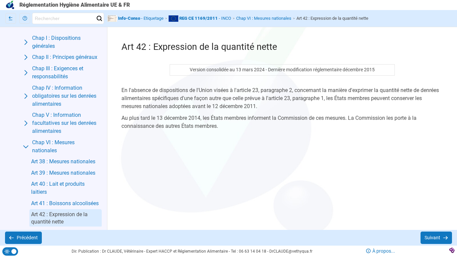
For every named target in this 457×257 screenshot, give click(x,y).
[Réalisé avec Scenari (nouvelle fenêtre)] (452, 251)
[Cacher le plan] (10, 18)
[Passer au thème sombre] (10, 251)
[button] (24, 18)
